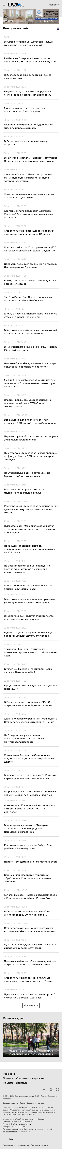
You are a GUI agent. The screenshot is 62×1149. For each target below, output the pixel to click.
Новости (54, 4)
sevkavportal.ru (10, 1131)
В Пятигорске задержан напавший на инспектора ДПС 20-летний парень (27, 913)
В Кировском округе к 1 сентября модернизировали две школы (24, 491)
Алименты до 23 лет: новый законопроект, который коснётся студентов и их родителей (29, 808)
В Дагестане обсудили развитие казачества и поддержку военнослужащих (30, 946)
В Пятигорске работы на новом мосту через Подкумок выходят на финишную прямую (31, 159)
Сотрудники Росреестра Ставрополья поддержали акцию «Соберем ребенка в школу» (29, 758)
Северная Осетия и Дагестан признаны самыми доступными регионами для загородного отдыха (28, 177)
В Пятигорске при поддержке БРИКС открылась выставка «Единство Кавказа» (28, 704)
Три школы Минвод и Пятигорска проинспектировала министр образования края (30, 652)
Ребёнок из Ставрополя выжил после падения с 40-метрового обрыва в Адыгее (30, 60)
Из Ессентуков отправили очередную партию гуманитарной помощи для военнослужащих (27, 569)
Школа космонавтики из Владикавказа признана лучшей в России (28, 587)
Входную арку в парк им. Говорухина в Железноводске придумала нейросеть (27, 93)
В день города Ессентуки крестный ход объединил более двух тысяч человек (28, 634)
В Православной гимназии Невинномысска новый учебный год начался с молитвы (30, 793)
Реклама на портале (15, 1082)
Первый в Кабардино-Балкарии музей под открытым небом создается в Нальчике (30, 963)
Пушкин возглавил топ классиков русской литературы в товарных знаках (30, 996)
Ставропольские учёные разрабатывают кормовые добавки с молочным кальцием (30, 930)
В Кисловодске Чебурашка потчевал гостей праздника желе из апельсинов (30, 332)
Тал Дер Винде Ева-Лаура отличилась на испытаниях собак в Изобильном (28, 299)
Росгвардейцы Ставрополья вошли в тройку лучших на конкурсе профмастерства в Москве (31, 509)
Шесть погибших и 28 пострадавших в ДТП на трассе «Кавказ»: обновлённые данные (30, 249)
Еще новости (31, 1005)
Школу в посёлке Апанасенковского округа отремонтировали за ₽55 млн (30, 315)
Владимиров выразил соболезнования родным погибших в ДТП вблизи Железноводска (28, 403)
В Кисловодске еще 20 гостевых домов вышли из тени (27, 77)
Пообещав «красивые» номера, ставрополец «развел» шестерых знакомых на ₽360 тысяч (30, 549)
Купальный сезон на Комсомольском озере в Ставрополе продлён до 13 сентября (30, 897)
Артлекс (42, 1145)
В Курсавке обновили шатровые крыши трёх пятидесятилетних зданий (28, 43)
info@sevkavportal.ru (20, 1124)
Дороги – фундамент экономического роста (30, 861)
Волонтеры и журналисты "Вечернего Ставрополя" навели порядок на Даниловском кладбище (27, 828)
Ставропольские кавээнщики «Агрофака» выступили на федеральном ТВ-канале (29, 232)
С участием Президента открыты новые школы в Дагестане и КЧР (28, 671)
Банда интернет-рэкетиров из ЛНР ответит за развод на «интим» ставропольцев (30, 777)
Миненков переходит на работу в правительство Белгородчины (24, 110)
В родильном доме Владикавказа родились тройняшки (30, 687)
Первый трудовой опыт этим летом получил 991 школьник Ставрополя (31, 438)
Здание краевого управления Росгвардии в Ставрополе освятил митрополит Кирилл (30, 720)
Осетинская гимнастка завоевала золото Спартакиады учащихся (29, 196)
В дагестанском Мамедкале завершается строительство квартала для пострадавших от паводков (30, 529)
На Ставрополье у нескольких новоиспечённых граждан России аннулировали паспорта (25, 738)
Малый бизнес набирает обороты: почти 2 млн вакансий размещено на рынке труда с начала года (30, 383)
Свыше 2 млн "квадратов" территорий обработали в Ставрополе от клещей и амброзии (27, 878)
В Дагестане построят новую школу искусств (25, 143)
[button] (6, 1039)
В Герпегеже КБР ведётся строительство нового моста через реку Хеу (29, 618)
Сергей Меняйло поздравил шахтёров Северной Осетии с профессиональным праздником (28, 214)
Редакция (9, 1073)
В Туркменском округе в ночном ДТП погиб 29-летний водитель (31, 348)
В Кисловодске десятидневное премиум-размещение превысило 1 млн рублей (29, 601)
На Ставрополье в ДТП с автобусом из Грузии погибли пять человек (27, 474)
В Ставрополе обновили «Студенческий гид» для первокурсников (28, 126)
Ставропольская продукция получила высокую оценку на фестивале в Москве (28, 979)
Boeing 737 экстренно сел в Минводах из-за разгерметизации (30, 282)
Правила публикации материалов (23, 1078)
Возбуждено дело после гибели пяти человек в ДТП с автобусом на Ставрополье (30, 421)
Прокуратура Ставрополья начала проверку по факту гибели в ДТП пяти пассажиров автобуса (30, 456)
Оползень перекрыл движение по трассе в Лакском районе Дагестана (30, 266)
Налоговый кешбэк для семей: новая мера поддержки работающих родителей (30, 365)
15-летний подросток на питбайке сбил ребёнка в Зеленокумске (28, 847)
